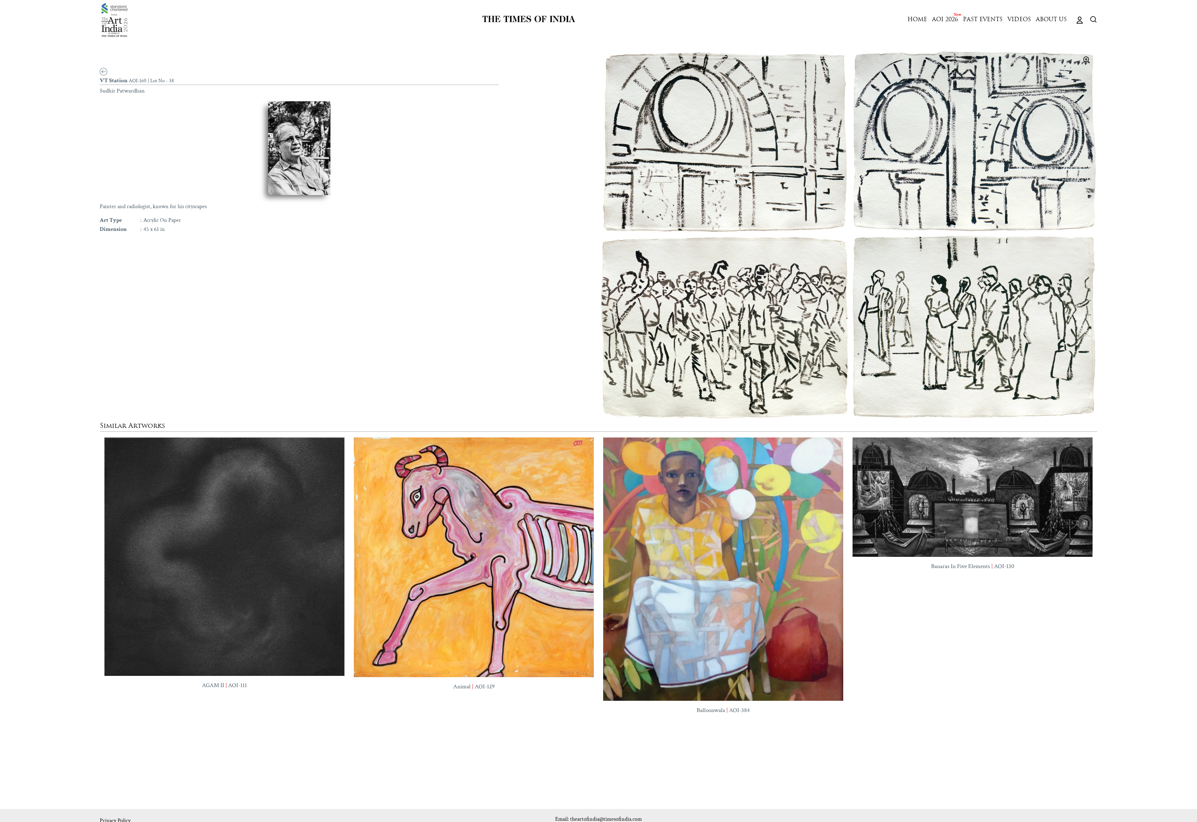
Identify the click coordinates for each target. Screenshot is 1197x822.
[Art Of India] (114, 20)
